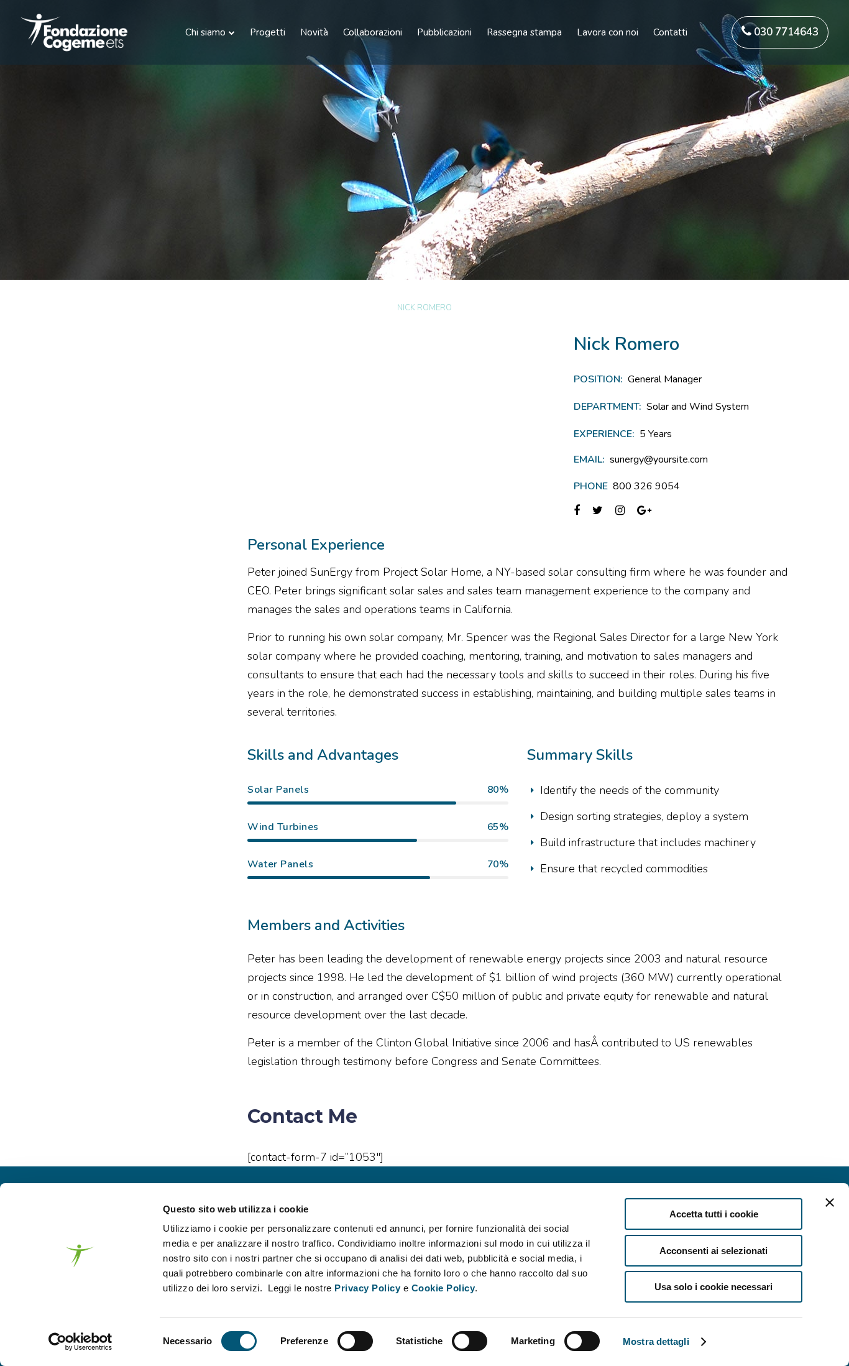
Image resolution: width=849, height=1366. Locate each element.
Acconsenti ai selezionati (713, 1250)
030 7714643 (785, 32)
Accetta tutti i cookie (713, 1214)
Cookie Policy (443, 1288)
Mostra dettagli (656, 1341)
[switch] (355, 1341)
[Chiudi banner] (829, 1202)
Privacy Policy (367, 1288)
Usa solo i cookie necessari (713, 1286)
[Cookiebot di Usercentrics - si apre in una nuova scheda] (80, 1341)
